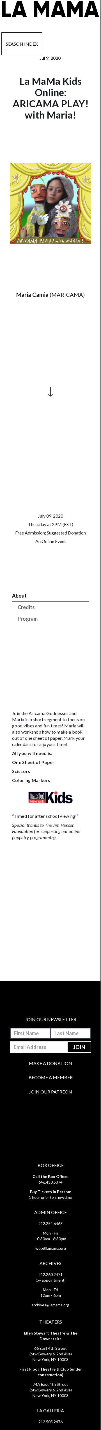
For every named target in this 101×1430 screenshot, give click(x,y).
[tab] (50, 596)
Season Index (22, 43)
